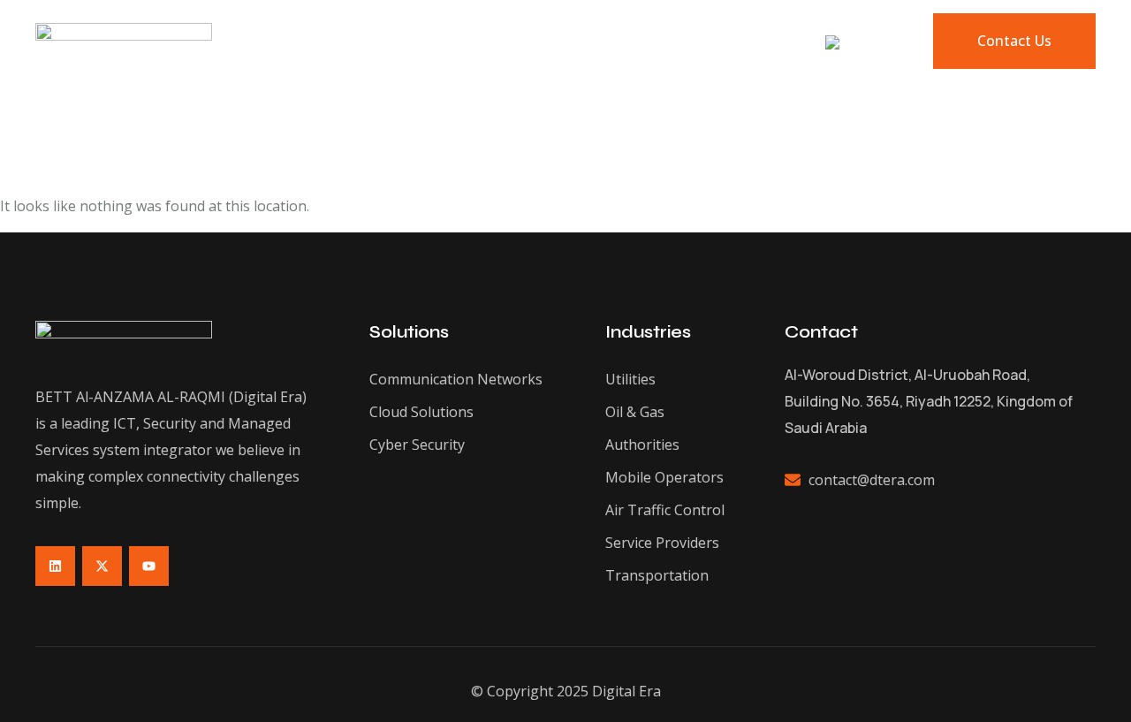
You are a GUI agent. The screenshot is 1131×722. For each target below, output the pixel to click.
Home (292, 41)
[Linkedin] (55, 566)
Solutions (454, 41)
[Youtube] (149, 566)
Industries (644, 41)
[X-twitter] (102, 566)
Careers (739, 41)
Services (548, 41)
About (367, 41)
